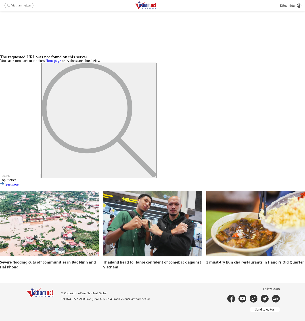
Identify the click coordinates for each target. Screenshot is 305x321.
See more (11, 184)
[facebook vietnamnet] (231, 299)
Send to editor (264, 309)
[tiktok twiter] (265, 299)
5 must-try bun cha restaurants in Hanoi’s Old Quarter (255, 262)
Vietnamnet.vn (21, 5)
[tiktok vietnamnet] (253, 299)
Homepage (53, 61)
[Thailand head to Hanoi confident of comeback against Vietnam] (152, 223)
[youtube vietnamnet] (242, 299)
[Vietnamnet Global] (157, 8)
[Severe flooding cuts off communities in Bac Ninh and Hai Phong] (49, 223)
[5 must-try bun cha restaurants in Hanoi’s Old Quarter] (255, 223)
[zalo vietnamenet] (276, 299)
